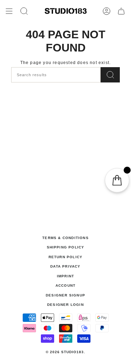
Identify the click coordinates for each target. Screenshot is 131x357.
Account (65, 285)
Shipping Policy (66, 247)
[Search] (110, 74)
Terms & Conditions (65, 238)
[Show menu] (9, 11)
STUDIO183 (72, 352)
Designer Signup (65, 295)
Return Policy (66, 257)
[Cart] (121, 11)
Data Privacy (65, 266)
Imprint (65, 276)
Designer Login (65, 305)
